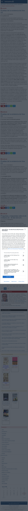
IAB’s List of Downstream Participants (15, 248)
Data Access (14, 281)
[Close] (25, 229)
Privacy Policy (21, 281)
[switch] (23, 255)
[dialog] (14, 255)
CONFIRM (8, 276)
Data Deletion (6, 281)
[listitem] (14, 252)
